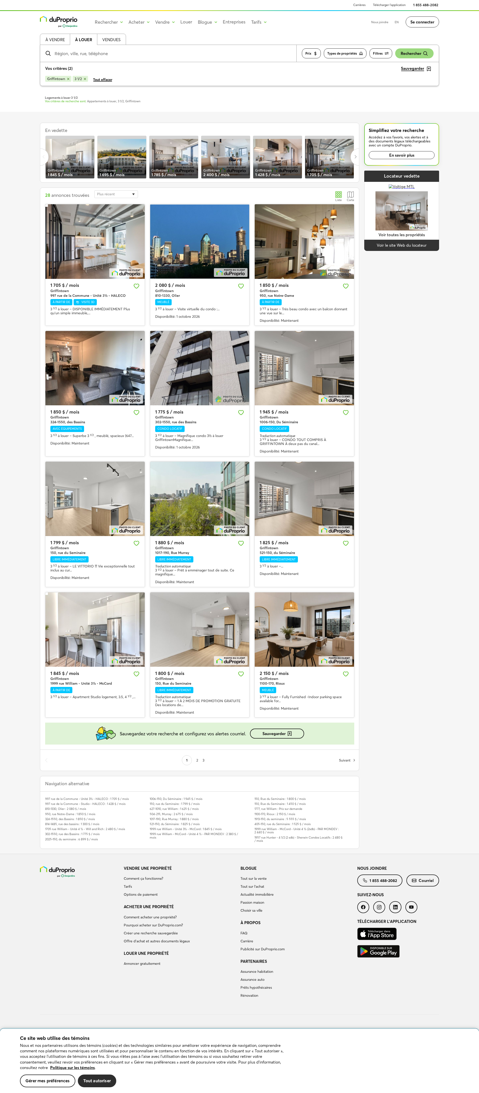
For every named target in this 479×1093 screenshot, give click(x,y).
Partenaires (253, 961)
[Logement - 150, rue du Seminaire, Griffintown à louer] (95, 499)
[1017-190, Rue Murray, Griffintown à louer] (199, 499)
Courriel (426, 880)
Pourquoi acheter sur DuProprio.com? (153, 925)
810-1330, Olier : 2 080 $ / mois (65, 809)
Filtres (378, 53)
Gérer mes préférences (47, 1080)
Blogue (248, 868)
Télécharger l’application (389, 5)
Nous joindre (379, 22)
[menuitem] (180, 882)
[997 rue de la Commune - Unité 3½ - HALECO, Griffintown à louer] (95, 241)
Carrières (359, 5)
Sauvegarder (274, 733)
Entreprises (234, 22)
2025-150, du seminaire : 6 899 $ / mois (71, 839)
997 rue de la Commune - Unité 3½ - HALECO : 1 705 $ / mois (87, 799)
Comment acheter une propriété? (150, 917)
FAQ (243, 933)
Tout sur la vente (253, 878)
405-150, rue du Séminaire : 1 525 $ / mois (282, 824)
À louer (83, 39)
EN (397, 22)
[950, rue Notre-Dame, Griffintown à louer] (304, 241)
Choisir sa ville (251, 910)
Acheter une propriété (149, 906)
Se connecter (422, 21)
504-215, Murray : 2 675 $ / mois (171, 814)
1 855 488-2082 (425, 5)
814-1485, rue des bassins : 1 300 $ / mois (72, 824)
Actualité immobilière (257, 894)
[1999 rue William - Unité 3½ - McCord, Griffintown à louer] (95, 629)
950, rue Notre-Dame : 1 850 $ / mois (70, 814)
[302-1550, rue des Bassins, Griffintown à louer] (199, 368)
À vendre (55, 39)
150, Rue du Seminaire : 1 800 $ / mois (280, 799)
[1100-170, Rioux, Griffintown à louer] (304, 629)
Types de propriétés (342, 53)
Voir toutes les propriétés (401, 234)
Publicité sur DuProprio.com (262, 949)
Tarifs (128, 886)
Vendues (111, 39)
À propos (250, 922)
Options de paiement (141, 894)
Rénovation (249, 995)
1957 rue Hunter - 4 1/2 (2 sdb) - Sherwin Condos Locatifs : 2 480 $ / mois (298, 839)
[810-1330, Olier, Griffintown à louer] (199, 241)
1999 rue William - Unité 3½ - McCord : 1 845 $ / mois (186, 829)
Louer (186, 22)
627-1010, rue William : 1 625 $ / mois (174, 809)
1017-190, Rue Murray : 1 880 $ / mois (174, 819)
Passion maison (252, 902)
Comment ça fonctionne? (143, 878)
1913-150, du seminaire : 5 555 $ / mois (280, 819)
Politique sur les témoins (72, 1067)
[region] (239, 1061)
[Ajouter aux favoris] (136, 286)
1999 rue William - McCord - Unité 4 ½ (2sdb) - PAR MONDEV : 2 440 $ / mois (296, 830)
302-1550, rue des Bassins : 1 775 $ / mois (72, 834)
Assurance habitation (256, 971)
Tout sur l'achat (252, 886)
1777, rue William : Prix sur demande (278, 809)
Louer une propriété (146, 953)
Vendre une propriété (148, 868)
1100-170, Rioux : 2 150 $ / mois (274, 814)
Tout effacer (102, 79)
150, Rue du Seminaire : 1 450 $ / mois (280, 804)
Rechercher (411, 53)
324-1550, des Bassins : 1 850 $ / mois (70, 819)
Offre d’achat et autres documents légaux (157, 941)
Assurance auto (252, 979)
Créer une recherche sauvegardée (151, 933)
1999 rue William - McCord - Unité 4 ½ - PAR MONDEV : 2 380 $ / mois (194, 835)
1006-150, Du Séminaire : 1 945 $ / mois (176, 799)
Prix (308, 53)
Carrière (246, 941)
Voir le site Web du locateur (402, 245)
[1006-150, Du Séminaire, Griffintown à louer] (304, 368)
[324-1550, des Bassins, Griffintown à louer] (95, 368)
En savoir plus (401, 155)
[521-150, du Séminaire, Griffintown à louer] (304, 499)
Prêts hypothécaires (256, 987)
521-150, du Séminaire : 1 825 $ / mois (175, 824)
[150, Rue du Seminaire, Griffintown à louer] (199, 629)
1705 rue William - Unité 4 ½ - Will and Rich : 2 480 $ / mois (85, 829)
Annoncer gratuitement (142, 963)
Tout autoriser (97, 1080)
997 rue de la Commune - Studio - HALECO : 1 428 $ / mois (85, 804)
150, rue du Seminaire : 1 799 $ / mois (175, 804)
